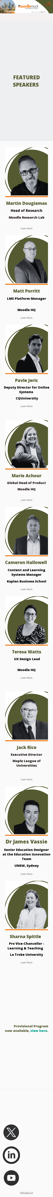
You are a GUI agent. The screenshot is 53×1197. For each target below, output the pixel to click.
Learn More (26, 228)
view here (38, 1030)
